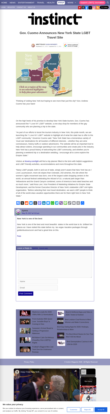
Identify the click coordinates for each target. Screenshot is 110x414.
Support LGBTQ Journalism (92, 2)
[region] (55, 407)
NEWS (12, 3)
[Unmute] (84, 376)
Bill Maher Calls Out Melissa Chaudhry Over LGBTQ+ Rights (43, 340)
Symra (35, 248)
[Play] (81, 376)
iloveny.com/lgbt (32, 161)
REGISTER (11, 7)
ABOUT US (31, 7)
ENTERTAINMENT (26, 3)
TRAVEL (40, 3)
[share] (75, 371)
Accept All (101, 409)
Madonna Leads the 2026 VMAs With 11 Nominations (42, 313)
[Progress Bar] (87, 374)
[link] (17, 372)
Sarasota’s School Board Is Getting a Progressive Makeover (42, 330)
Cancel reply (43, 248)
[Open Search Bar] (107, 3)
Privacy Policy (29, 362)
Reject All (87, 409)
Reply (19, 236)
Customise (73, 409)
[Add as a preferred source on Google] (71, 45)
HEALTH (50, 3)
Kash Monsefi (51, 44)
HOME (4, 3)
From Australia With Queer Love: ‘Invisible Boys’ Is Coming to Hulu (42, 321)
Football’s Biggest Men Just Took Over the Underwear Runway (42, 349)
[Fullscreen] (94, 376)
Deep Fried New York (29, 372)
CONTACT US (21, 7)
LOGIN (3, 7)
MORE (70, 3)
